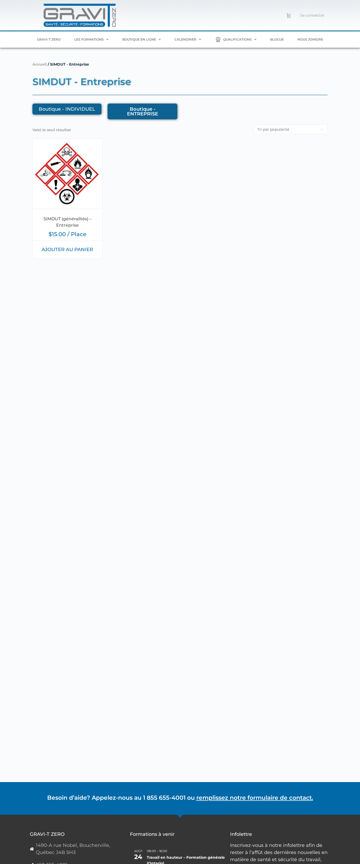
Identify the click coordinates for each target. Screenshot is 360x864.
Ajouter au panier (67, 249)
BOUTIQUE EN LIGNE (139, 39)
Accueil (39, 64)
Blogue (277, 39)
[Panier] (289, 15)
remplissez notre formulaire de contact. (254, 797)
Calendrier (185, 39)
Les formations (89, 39)
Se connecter (312, 15)
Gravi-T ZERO (49, 39)
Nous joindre (310, 39)
